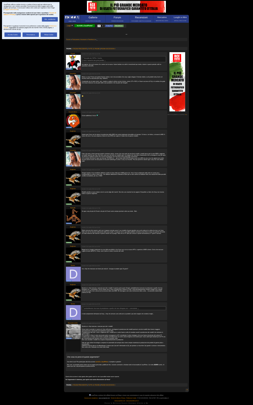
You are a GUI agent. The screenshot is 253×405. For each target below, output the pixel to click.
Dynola (73, 265)
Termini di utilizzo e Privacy (118, 398)
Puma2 (73, 53)
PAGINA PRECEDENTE (79, 48)
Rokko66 (72, 208)
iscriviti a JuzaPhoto (101, 361)
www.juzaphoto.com (119, 401)
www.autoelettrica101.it (132, 401)
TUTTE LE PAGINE (94, 48)
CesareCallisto (73, 112)
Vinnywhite (73, 73)
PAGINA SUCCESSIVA (108, 48)
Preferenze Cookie (131, 398)
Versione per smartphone (91, 398)
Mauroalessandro (73, 323)
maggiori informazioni (11, 9)
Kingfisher (73, 131)
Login (69, 26)
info (186, 114)
